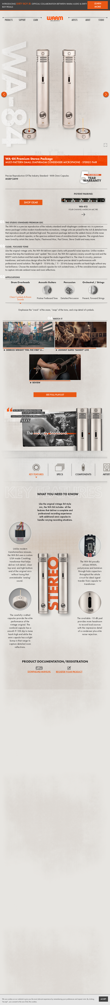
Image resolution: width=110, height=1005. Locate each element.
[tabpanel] (56, 307)
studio (101, 20)
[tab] (20, 293)
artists (75, 20)
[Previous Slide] (4, 94)
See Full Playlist (55, 394)
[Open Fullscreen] (105, 144)
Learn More (97, 5)
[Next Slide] (106, 94)
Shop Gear (31, 202)
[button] (55, 94)
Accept (103, 999)
